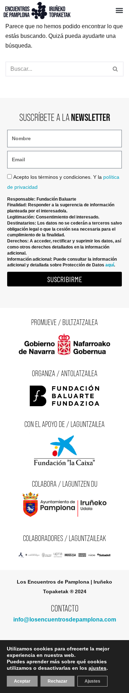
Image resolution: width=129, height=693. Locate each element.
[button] (119, 10)
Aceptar (22, 681)
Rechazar (57, 681)
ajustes (97, 668)
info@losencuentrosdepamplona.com (64, 619)
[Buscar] (116, 69)
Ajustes (92, 681)
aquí (109, 264)
